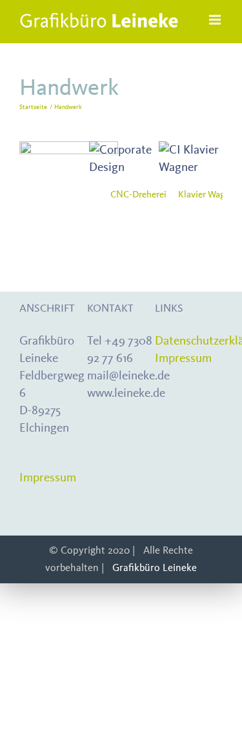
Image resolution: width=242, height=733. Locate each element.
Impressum (47, 477)
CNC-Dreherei (138, 194)
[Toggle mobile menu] (216, 19)
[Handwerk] (68, 174)
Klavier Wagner (208, 194)
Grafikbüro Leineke (154, 567)
